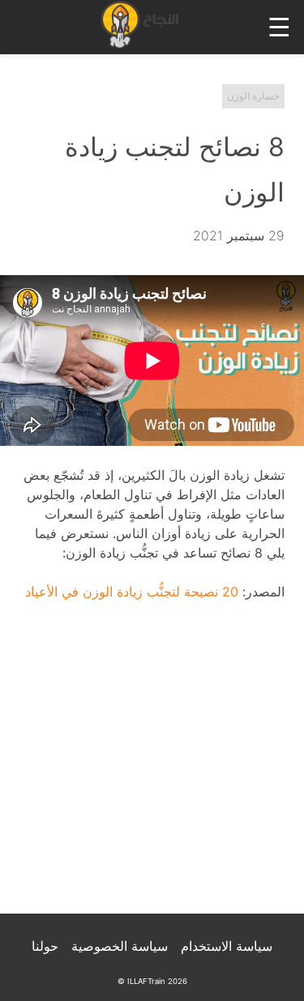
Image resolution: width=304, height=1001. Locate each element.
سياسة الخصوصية (119, 946)
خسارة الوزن (253, 96)
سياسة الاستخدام (226, 946)
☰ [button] (279, 27)
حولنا (45, 946)
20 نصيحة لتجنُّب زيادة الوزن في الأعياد (131, 591)
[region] (152, 768)
